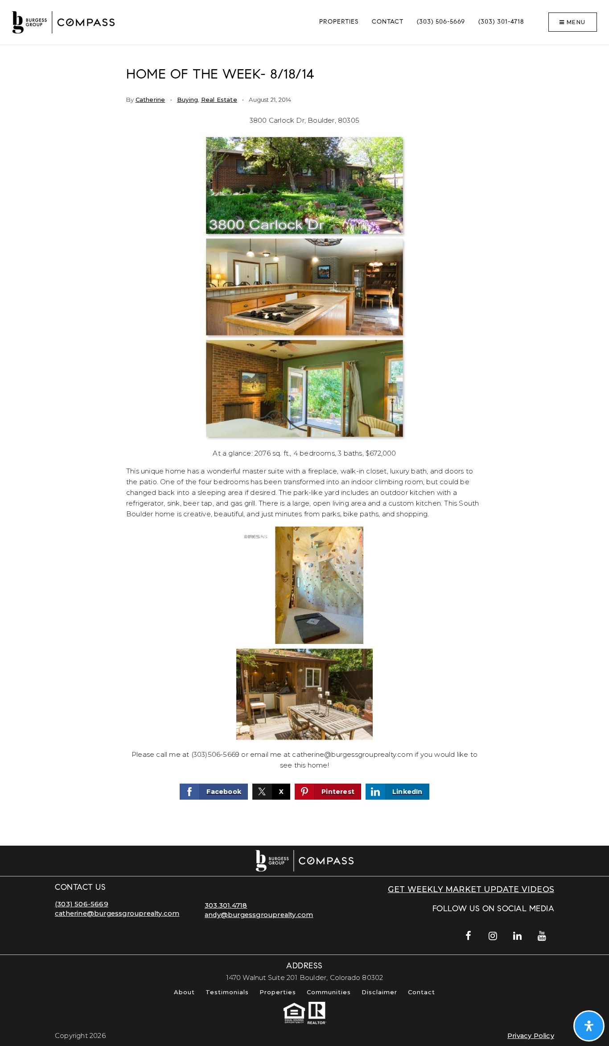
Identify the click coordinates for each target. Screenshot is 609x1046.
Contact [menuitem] (387, 22)
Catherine (150, 99)
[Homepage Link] (63, 21)
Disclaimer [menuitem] (379, 992)
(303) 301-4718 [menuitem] (501, 22)
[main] (304, 445)
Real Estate (219, 99)
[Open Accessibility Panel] (589, 1026)
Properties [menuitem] (338, 22)
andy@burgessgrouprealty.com (259, 915)
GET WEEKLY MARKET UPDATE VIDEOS (471, 889)
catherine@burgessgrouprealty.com (117, 913)
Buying (187, 99)
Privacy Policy (530, 1036)
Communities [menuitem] (329, 992)
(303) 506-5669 (81, 904)
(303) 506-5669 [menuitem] (441, 22)
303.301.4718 (226, 905)
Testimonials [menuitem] (227, 992)
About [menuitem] (184, 992)
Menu (575, 22)
